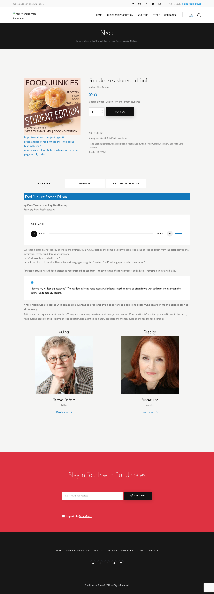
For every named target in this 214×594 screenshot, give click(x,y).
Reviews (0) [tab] (84, 183)
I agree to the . (79, 516)
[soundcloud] (133, 4)
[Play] (34, 234)
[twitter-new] (153, 4)
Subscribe (140, 495)
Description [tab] (44, 183)
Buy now (120, 111)
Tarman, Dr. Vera (64, 400)
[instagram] (139, 4)
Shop (86, 41)
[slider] (179, 233)
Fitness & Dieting (119, 143)
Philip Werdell (153, 143)
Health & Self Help (100, 41)
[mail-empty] (159, 4)
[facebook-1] (146, 4)
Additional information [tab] (126, 183)
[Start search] (199, 15)
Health (131, 143)
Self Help (174, 143)
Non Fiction (123, 138)
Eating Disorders (102, 143)
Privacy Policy (85, 516)
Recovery (164, 143)
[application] (107, 234)
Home (78, 41)
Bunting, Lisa (150, 400)
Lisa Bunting (140, 143)
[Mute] (170, 234)
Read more (62, 412)
